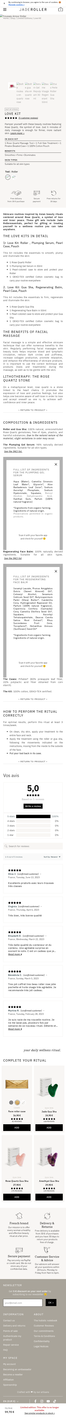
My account (9, 1364)
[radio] (7, 177)
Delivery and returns (14, 1325)
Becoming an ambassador (17, 1369)
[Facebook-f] (35, 1401)
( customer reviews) (28, 118)
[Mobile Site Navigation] (4, 9)
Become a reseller (13, 1374)
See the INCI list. (13, 451)
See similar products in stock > (40, 1413)
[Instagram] (41, 1401)
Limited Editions (24, 18)
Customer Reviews (44, 1325)
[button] (49, 1127)
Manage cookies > (16, 4)
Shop (12, 18)
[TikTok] (54, 1401)
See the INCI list (13, 558)
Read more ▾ (15, 954)
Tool (7, 171)
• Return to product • (33, 410)
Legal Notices (41, 1346)
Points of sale (10, 1330)
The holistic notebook (45, 1320)
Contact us (9, 1320)
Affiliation (8, 1379)
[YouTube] (48, 1401)
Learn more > (17, 133)
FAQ (5, 1349)
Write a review (33, 806)
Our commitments (44, 1330)
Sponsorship (10, 1384)
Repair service (11, 1344)
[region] (33, 3)
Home (6, 18)
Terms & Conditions (44, 1335)
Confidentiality (42, 1341)
